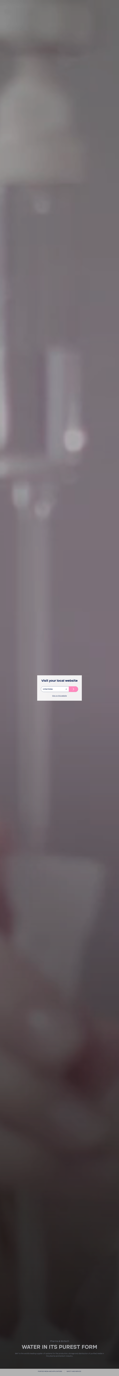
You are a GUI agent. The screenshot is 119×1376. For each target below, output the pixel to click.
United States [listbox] (48, 689)
